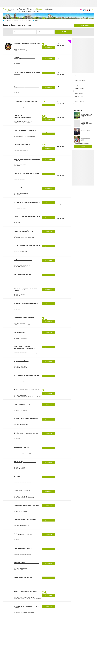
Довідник (40, 9)
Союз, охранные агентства (22, 274)
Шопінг (23, 11)
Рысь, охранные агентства (22, 404)
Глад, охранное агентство (22, 447)
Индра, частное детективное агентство (26, 87)
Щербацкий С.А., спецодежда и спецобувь (27, 188)
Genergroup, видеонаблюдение (23, 231)
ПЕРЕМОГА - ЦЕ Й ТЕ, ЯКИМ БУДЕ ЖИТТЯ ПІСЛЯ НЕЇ (86, 115)
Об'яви (34, 11)
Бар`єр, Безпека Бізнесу (21, 361)
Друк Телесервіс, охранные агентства (26, 433)
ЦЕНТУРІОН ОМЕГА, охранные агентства (26, 563)
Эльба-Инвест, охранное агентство (25, 519)
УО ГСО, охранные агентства (23, 534)
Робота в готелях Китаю (85, 130)
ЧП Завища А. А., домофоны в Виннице (26, 101)
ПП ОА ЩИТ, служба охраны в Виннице (26, 303)
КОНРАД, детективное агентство (24, 58)
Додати (83, 146)
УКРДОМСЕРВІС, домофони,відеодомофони (22, 116)
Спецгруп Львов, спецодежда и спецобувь (27, 216)
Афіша (19, 11)
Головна (22, 9)
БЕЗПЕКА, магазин (19, 332)
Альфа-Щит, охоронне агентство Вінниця (27, 43)
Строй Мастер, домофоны (22, 144)
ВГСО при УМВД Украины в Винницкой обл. (27, 245)
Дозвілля (50, 9)
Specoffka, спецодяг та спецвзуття (25, 130)
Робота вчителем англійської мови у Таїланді (86, 123)
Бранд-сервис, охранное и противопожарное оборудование (24, 347)
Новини (31, 9)
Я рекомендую (49, 47)
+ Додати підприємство (84, 25)
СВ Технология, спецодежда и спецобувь (27, 202)
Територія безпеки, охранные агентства (26, 505)
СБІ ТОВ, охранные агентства (23, 548)
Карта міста (28, 11)
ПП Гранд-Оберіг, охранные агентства (26, 418)
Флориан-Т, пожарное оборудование (25, 592)
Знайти (64, 32)
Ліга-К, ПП (17, 476)
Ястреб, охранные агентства (23, 577)
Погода (38, 11)
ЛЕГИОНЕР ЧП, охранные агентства (25, 462)
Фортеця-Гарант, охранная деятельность (27, 390)
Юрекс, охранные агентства (22, 491)
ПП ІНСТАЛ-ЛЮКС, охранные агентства (26, 375)
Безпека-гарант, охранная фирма (24, 317)
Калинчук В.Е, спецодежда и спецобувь (26, 173)
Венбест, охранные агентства (23, 260)
